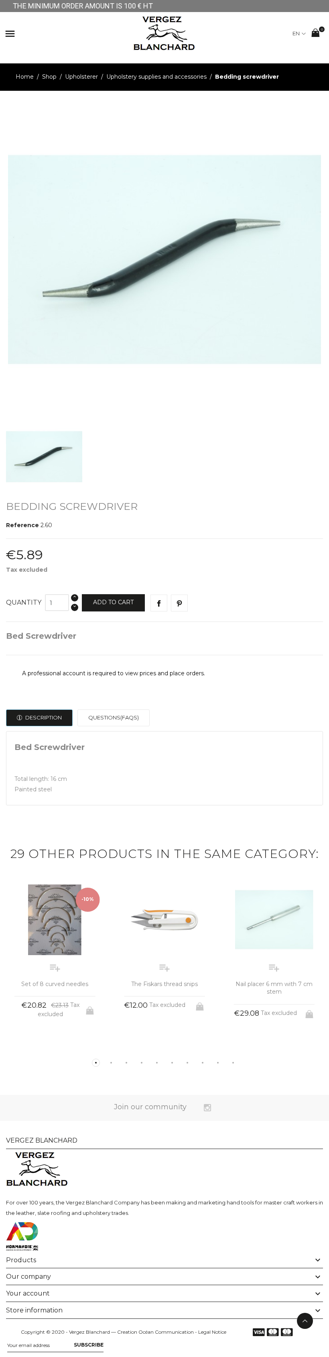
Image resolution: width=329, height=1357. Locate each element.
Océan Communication (166, 1332)
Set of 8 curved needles (54, 984)
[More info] (62, 1041)
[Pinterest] (179, 603)
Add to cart (113, 602)
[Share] (158, 603)
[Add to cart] (90, 1008)
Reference (22, 525)
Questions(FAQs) (113, 717)
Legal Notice (212, 1332)
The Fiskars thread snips (164, 984)
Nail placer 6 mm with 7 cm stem (274, 988)
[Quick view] (47, 1041)
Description (43, 717)
